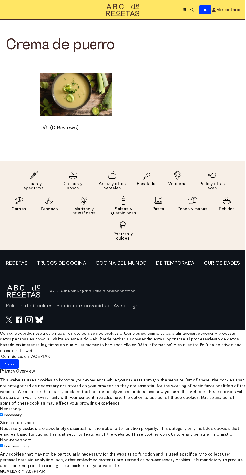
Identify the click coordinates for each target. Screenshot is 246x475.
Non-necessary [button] (15, 440)
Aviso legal (127, 305)
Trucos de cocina (61, 262)
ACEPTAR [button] (40, 356)
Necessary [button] (10, 408)
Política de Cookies (29, 305)
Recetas (17, 262)
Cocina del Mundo (121, 262)
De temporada (175, 262)
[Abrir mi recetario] (205, 9)
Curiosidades (222, 262)
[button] (9, 9)
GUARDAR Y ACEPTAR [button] (22, 471)
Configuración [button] (15, 356)
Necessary (13, 415)
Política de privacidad (83, 305)
